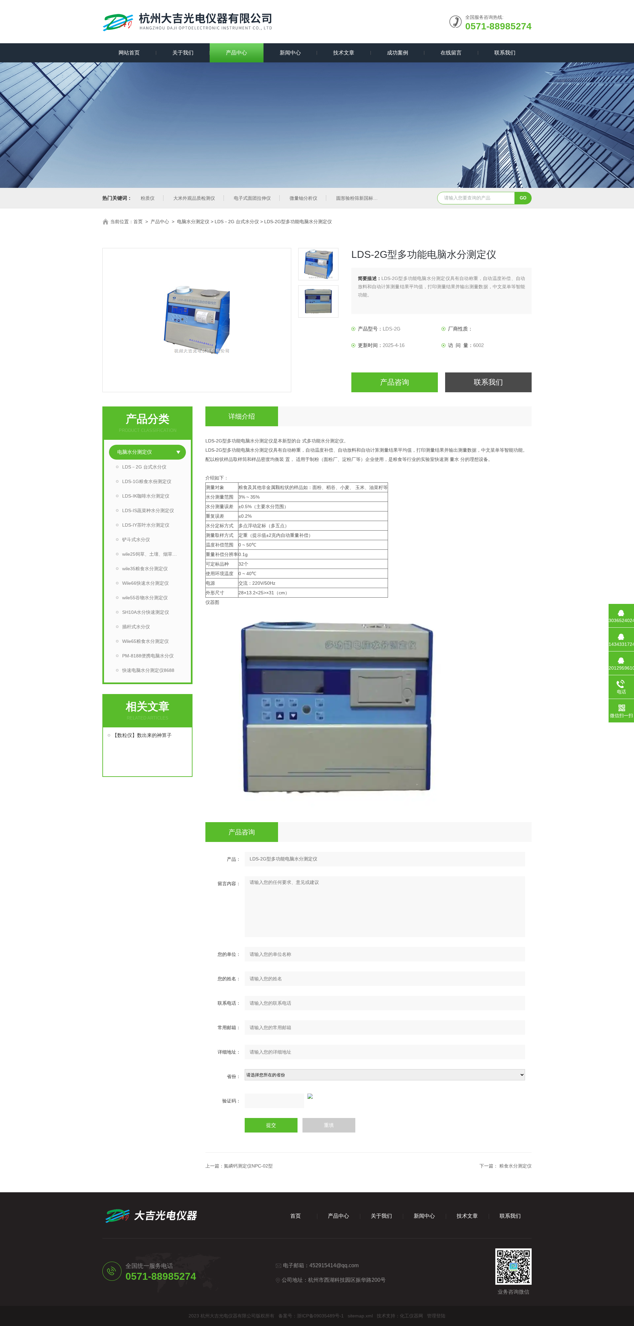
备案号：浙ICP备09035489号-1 (311, 1315)
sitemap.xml (360, 1315)
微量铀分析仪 (303, 198)
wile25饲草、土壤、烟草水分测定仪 (154, 554)
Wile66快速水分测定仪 (145, 583)
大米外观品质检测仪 (194, 198)
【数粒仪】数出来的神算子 (142, 735)
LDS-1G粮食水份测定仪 (146, 481)
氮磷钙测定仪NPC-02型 (248, 1166)
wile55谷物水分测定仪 (145, 597)
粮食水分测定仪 (515, 1166)
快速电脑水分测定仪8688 (148, 670)
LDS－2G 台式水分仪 (237, 221)
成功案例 (397, 52)
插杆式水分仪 (136, 626)
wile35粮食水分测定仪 (145, 568)
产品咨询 (394, 382)
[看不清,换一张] (368, 1096)
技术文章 (343, 52)
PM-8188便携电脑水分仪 (148, 655)
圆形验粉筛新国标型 (357, 198)
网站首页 (129, 52)
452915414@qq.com (334, 1265)
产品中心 (236, 52)
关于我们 (183, 52)
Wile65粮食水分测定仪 (145, 641)
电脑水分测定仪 (193, 221)
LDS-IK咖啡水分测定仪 (145, 496)
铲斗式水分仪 (136, 539)
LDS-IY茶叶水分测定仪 (145, 525)
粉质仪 (148, 198)
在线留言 (451, 52)
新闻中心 (290, 52)
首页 (138, 221)
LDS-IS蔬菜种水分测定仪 (148, 510)
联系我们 (504, 52)
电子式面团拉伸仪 (252, 198)
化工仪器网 (411, 1315)
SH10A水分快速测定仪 (145, 612)
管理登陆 (436, 1315)
